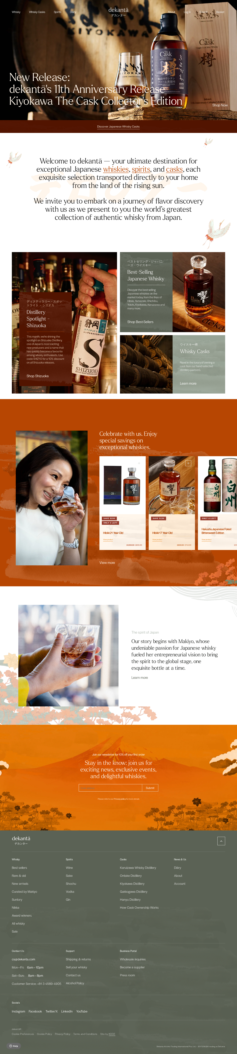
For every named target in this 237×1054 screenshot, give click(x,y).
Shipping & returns (78, 959)
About (178, 875)
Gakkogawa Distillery (133, 891)
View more (107, 562)
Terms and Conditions (85, 1034)
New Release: (39, 77)
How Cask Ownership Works (139, 907)
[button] (16, 12)
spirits (141, 169)
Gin (68, 899)
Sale (15, 931)
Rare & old (19, 875)
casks (174, 169)
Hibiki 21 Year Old (113, 533)
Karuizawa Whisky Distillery (138, 867)
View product (108, 539)
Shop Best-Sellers (140, 321)
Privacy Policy (62, 1034)
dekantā (16, 1029)
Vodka (70, 891)
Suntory (17, 899)
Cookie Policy (44, 1034)
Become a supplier (132, 967)
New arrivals (20, 883)
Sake (69, 875)
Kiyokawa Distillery (132, 883)
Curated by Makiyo (24, 891)
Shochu (71, 883)
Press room (127, 975)
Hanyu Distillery (130, 899)
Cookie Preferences (23, 1034)
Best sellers (19, 867)
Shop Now (220, 105)
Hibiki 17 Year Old (162, 533)
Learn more (188, 383)
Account (179, 883)
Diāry (177, 867)
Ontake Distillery (131, 875)
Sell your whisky (76, 967)
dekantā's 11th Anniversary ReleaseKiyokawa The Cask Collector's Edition (95, 95)
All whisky (18, 923)
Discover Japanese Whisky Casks (118, 126)
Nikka (15, 907)
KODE (112, 1034)
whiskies (116, 169)
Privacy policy (120, 798)
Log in (187, 12)
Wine (69, 867)
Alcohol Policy (75, 983)
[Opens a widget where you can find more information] (13, 1046)
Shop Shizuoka (38, 376)
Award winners (22, 915)
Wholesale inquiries (133, 959)
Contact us (73, 975)
